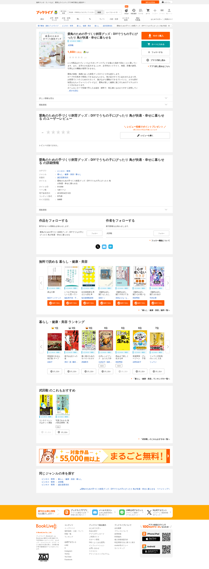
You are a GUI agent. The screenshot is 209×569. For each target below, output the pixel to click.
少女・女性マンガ (66, 19)
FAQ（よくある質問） (97, 542)
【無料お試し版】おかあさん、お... (155, 294)
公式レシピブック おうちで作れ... (105, 358)
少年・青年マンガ (54, 19)
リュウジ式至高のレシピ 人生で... (156, 358)
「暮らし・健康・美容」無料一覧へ (155, 310)
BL (78, 18)
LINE (66, 545)
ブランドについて (121, 531)
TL (90, 19)
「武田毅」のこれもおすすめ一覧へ (155, 439)
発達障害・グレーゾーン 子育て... (139, 358)
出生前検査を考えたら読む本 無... (87, 294)
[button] (54, 303)
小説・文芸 (114, 19)
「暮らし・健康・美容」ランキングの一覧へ (151, 378)
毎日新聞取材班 (87, 298)
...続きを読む (73, 91)
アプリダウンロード (96, 533)
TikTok (67, 554)
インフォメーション (96, 545)
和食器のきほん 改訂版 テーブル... (53, 358)
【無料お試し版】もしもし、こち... (105, 294)
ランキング (69, 536)
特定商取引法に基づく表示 (124, 542)
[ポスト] (98, 246)
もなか (128, 298)
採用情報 (117, 533)
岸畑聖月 (84, 362)
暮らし (78, 174)
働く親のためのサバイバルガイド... (87, 358)
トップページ (70, 528)
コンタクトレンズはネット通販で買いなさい (45, 422)
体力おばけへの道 (70, 357)
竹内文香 (153, 298)
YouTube (68, 556)
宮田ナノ (102, 298)
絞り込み (63, 12)
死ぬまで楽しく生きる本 (122, 357)
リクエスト (93, 551)
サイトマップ (119, 548)
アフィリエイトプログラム (99, 554)
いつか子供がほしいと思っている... (70, 294)
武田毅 (71, 45)
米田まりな (120, 298)
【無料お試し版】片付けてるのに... (122, 294)
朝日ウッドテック (54, 298)
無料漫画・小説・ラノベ (74, 531)
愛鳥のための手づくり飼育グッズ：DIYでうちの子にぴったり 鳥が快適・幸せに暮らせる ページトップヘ (125, 488)
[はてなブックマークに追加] (110, 248)
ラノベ (101, 19)
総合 (42, 19)
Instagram (68, 551)
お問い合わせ (94, 548)
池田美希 (110, 362)
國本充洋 (76, 362)
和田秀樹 (136, 298)
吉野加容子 (137, 362)
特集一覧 (68, 533)
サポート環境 (94, 539)
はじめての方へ (156, 19)
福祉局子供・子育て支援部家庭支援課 (78, 298)
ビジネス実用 (125, 19)
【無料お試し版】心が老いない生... (139, 294)
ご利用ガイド (168, 19)
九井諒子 (102, 362)
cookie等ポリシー (121, 545)
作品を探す (93, 531)
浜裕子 (49, 362)
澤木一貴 (67, 362)
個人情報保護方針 (121, 539)
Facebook (68, 559)
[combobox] (82, 12)
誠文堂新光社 (62, 177)
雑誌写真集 (137, 19)
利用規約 (117, 536)
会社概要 (117, 528)
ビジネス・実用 (63, 171)
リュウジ (153, 362)
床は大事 (51, 292)
